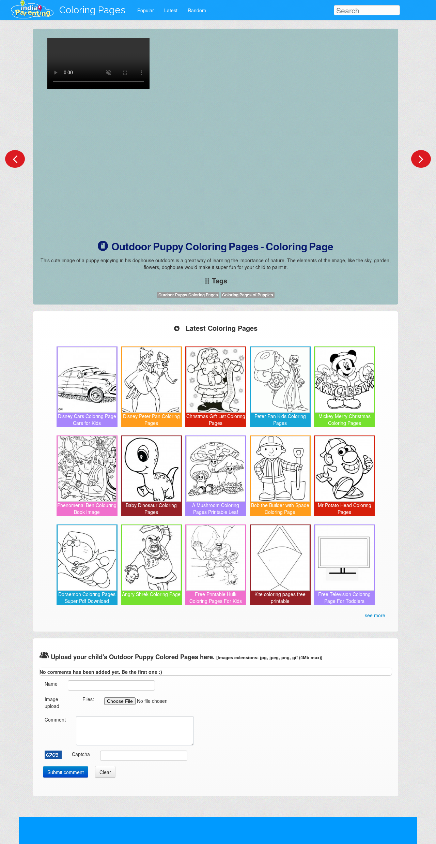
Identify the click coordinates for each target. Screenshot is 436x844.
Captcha (81, 754)
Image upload (52, 702)
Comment (55, 719)
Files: (88, 699)
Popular (145, 10)
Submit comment (65, 772)
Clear (105, 772)
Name (51, 683)
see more (375, 615)
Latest (170, 10)
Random (197, 10)
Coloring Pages (92, 10)
